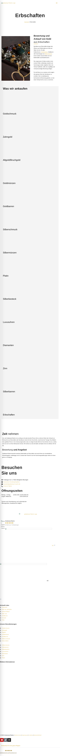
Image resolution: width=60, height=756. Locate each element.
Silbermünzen (48, 53)
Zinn (5, 368)
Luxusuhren (9, 322)
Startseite (26, 22)
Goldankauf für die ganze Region (10, 745)
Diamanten (8, 345)
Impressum (25, 735)
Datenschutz (17, 735)
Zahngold (7, 137)
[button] (30, 580)
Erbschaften (9, 414)
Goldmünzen (44, 52)
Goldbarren (8, 206)
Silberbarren (9, 391)
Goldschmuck (9, 113)
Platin (5, 276)
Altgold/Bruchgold (11, 160)
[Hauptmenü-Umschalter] (57, 3)
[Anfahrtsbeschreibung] (45, 487)
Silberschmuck (10, 229)
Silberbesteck (9, 299)
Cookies (30, 735)
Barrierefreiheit (37, 735)
